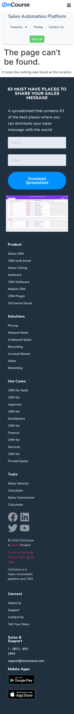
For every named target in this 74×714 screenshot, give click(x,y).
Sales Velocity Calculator (18, 487)
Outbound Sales (19, 340)
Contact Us (56, 27)
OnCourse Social (20, 303)
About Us (14, 603)
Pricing (38, 27)
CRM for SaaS (18, 390)
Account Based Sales (19, 357)
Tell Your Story (18, 624)
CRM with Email (19, 261)
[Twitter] (13, 528)
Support (13, 610)
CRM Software (18, 282)
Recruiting (15, 347)
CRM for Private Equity (18, 457)
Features (16, 27)
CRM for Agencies (15, 401)
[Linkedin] (25, 517)
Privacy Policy (17, 557)
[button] (69, 5)
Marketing (15, 368)
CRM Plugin (16, 296)
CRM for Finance (14, 429)
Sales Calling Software (17, 271)
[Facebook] (13, 517)
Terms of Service (19, 552)
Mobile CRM (16, 289)
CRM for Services (14, 443)
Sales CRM (16, 254)
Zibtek (14, 545)
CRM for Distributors (16, 415)
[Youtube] (25, 528)
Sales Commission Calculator (21, 501)
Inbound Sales (18, 332)
